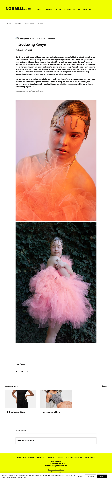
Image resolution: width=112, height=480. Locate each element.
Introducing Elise (51, 412)
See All (104, 386)
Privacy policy (56, 472)
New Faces (29, 24)
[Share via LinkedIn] (22, 372)
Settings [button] (80, 476)
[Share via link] (27, 372)
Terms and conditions (56, 470)
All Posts (8, 24)
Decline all (90, 476)
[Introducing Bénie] (20, 399)
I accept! (102, 476)
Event (40, 24)
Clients (18, 24)
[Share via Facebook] (17, 372)
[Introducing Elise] (56, 399)
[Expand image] (56, 160)
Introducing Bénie (16, 412)
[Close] (109, 476)
